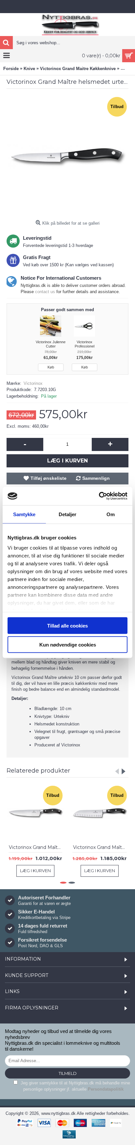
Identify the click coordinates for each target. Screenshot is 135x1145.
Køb (51, 367)
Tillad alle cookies (67, 625)
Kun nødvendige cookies (67, 645)
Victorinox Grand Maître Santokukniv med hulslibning (100, 847)
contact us (45, 291)
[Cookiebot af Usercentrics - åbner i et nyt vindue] (98, 496)
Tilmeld (68, 1073)
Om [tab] (110, 514)
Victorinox (33, 383)
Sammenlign (96, 478)
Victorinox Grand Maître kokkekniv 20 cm (36, 847)
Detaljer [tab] (68, 514)
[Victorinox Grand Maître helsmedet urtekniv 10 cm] (67, 156)
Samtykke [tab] (24, 514)
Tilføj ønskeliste (48, 478)
